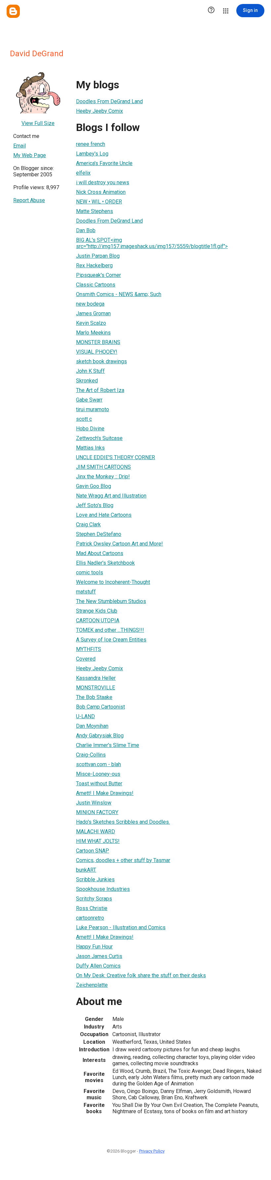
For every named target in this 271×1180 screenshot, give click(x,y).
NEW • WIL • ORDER (99, 201)
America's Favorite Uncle (104, 163)
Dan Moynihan (92, 726)
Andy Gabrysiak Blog (100, 735)
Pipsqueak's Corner (98, 275)
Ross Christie (91, 908)
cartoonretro (90, 918)
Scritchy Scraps (94, 899)
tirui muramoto (92, 409)
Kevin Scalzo (91, 323)
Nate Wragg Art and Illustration (111, 496)
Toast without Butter (99, 783)
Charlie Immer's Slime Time (107, 745)
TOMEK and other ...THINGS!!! (110, 630)
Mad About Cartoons (99, 553)
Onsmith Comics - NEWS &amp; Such (118, 294)
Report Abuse (29, 200)
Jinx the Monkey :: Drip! (103, 476)
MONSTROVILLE (95, 687)
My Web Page (29, 155)
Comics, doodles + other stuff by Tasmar (123, 860)
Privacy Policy (152, 1151)
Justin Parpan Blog (98, 256)
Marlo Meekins (93, 332)
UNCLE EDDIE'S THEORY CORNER (115, 457)
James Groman (93, 313)
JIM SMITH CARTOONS (103, 467)
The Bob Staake (94, 697)
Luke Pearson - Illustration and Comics (121, 927)
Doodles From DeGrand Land (109, 101)
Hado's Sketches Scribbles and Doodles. (123, 822)
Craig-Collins (91, 755)
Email (19, 146)
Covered (86, 659)
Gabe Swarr (89, 400)
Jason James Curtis (99, 956)
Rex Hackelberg (94, 265)
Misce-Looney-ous (98, 774)
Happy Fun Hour (94, 946)
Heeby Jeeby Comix (99, 111)
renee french (90, 144)
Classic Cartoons (95, 285)
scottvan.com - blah (98, 764)
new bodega (90, 304)
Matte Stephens (94, 211)
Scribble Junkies (95, 879)
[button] (211, 11)
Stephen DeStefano (98, 534)
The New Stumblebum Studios (111, 601)
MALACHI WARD (95, 831)
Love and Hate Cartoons (104, 515)
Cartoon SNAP (92, 851)
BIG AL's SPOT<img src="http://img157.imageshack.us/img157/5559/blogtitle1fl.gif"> (152, 243)
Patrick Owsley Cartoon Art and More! (119, 544)
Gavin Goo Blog (93, 486)
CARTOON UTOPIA (97, 620)
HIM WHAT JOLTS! (98, 841)
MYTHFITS (88, 649)
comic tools (89, 572)
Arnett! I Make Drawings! (105, 793)
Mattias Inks (90, 448)
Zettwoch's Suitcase (99, 438)
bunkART (86, 870)
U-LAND (85, 716)
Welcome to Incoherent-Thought (113, 582)
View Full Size (38, 123)
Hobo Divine (90, 428)
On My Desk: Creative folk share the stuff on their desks (141, 975)
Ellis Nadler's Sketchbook (105, 563)
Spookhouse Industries (103, 889)
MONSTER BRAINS (98, 342)
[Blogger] (13, 11)
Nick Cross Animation (101, 192)
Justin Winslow (93, 803)
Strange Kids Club (96, 611)
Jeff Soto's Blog (94, 505)
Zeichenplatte (92, 985)
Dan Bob (86, 230)
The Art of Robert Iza (100, 390)
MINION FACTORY (97, 812)
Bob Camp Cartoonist (100, 707)
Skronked (87, 380)
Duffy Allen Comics (98, 966)
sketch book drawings (101, 361)
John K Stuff (90, 371)
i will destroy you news (102, 182)
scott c (84, 419)
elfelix (83, 173)
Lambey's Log (92, 154)
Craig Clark (88, 524)
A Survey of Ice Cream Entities (111, 639)
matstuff (86, 592)
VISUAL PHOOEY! (96, 352)
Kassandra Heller (96, 678)
